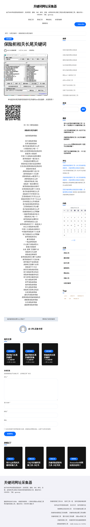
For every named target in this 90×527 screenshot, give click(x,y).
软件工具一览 (69, 501)
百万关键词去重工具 (79, 509)
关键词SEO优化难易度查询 (77, 520)
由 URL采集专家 (11, 50)
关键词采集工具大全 (56, 501)
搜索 (64, 103)
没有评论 (31, 50)
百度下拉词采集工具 (69, 85)
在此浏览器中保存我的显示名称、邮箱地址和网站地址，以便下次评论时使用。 (29, 429)
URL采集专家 (36, 329)
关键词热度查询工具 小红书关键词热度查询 (75, 138)
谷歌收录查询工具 (62, 524)
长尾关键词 (58, 19)
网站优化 (49, 19)
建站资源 (66, 258)
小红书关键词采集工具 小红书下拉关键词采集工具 (75, 131)
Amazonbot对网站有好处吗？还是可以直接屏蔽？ (75, 145)
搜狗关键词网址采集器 (70, 60)
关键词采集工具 (80, 295)
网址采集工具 (76, 298)
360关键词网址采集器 (69, 65)
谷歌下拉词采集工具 (69, 90)
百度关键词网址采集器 (70, 50)
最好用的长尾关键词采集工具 (30, 357)
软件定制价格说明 (80, 501)
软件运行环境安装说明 (61, 505)
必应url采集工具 (68, 80)
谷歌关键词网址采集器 (70, 55)
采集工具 (31, 19)
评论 (6, 377)
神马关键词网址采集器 (70, 70)
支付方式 (73, 505)
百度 (70, 298)
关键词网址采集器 (45, 6)
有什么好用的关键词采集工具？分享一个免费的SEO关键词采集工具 (74, 124)
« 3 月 (73, 240)
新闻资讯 (45, 23)
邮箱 (6, 411)
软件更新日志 (82, 505)
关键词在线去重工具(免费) (77, 512)
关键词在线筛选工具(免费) (59, 512)
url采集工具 (72, 295)
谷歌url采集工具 (81, 516)
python (65, 295)
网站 (5, 420)
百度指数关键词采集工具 (70, 95)
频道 (31, 504)
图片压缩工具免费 (68, 516)
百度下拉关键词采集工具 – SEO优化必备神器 (75, 152)
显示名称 (7, 402)
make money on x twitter (78, 524)
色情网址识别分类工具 (64, 509)
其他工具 (40, 19)
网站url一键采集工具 (69, 75)
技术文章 (66, 263)
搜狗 (65, 298)
